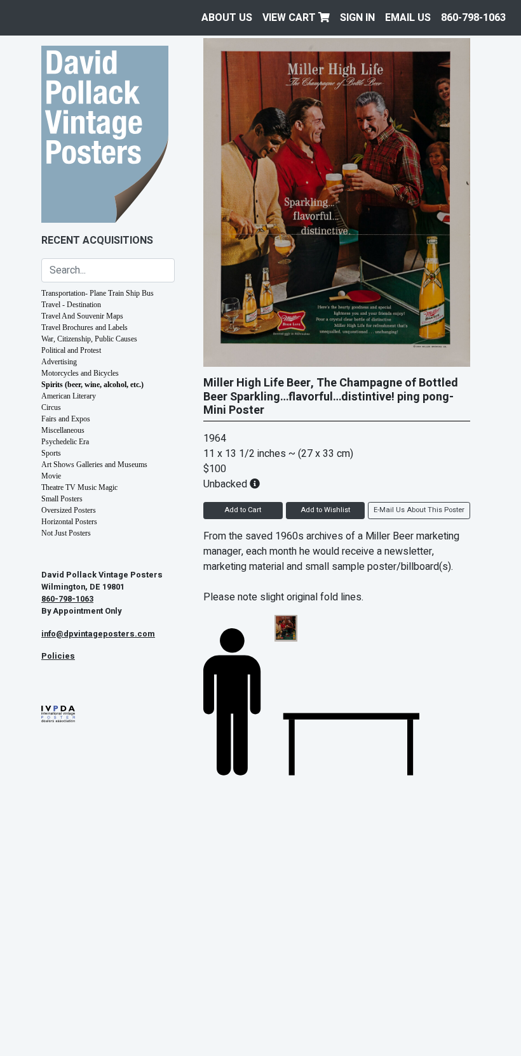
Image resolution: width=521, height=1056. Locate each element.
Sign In (357, 17)
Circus (51, 407)
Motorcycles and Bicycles (80, 373)
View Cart (290, 17)
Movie (51, 476)
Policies (58, 656)
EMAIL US (408, 17)
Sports (51, 453)
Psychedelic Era (65, 441)
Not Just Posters (66, 533)
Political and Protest (71, 350)
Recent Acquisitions (97, 240)
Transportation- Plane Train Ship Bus (97, 293)
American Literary (68, 396)
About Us (226, 17)
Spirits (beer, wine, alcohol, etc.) (92, 384)
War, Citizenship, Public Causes (89, 338)
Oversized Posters (68, 510)
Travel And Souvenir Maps (82, 316)
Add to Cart (242, 510)
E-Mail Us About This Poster (419, 510)
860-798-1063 (473, 17)
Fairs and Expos (65, 418)
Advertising (59, 361)
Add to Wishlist (325, 510)
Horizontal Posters (69, 521)
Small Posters (62, 498)
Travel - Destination (71, 304)
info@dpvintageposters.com (98, 634)
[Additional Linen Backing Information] (255, 484)
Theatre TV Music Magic (79, 487)
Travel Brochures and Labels (84, 327)
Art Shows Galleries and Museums (94, 464)
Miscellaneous (63, 430)
